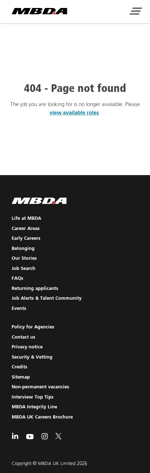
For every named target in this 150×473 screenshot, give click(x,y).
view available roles (74, 113)
